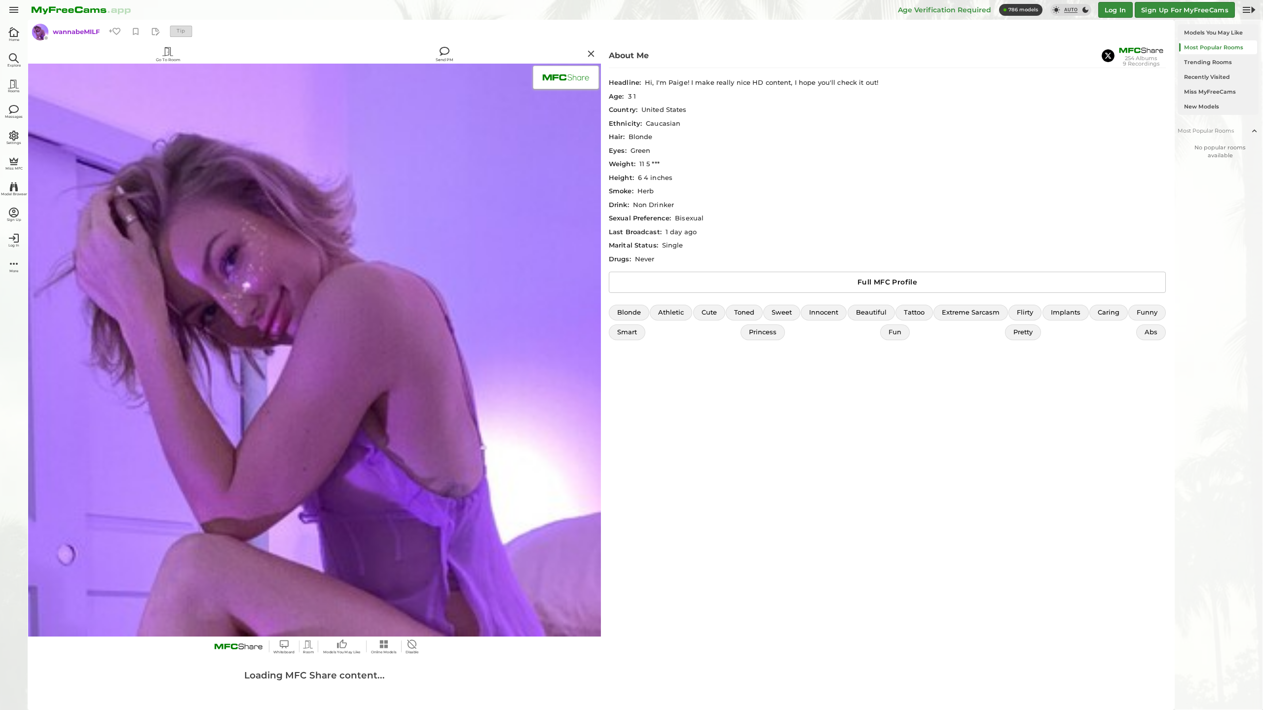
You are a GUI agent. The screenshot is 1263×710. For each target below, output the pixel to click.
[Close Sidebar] (1249, 9)
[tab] (1218, 32)
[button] (629, 312)
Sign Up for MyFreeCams (1184, 10)
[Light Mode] (1056, 10)
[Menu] (14, 10)
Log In (1115, 10)
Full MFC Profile (887, 282)
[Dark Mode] (1085, 10)
